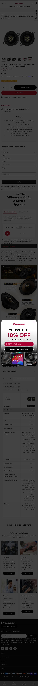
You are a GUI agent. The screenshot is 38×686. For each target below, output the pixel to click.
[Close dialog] (34, 322)
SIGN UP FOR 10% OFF (19, 349)
